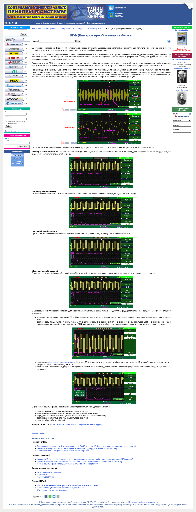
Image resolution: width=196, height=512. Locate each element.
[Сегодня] (181, 59)
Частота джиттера (45, 477)
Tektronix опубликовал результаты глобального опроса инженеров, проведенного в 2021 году (79, 461)
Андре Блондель (182, 90)
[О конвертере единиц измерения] (190, 114)
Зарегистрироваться (12, 131)
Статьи (60, 23)
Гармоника (42, 474)
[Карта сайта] (16, 23)
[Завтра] (188, 59)
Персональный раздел (96, 23)
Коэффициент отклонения (49, 472)
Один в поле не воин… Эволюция (52, 490)
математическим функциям (60, 362)
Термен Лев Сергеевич (182, 68)
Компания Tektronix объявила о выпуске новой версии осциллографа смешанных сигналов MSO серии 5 (85, 459)
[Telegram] (54, 496)
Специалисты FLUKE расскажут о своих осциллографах (63, 451)
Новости (38, 23)
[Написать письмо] (9, 23)
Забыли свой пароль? (12, 129)
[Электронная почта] (58, 496)
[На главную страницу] (6, 23)
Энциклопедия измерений (74, 23)
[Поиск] (12, 23)
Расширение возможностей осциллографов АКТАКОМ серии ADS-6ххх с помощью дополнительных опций (86, 446)
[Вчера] (175, 59)
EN (189, 23)
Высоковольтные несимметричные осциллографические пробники (67, 485)
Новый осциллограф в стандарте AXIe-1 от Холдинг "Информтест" (67, 464)
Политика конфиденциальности (143, 502)
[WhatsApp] (50, 496)
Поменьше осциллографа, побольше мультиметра (60, 488)
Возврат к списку (39, 433)
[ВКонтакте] (46, 496)
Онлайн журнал (49, 23)
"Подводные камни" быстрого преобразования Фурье (77, 424)
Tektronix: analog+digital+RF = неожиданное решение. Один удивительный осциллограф (77, 448)
